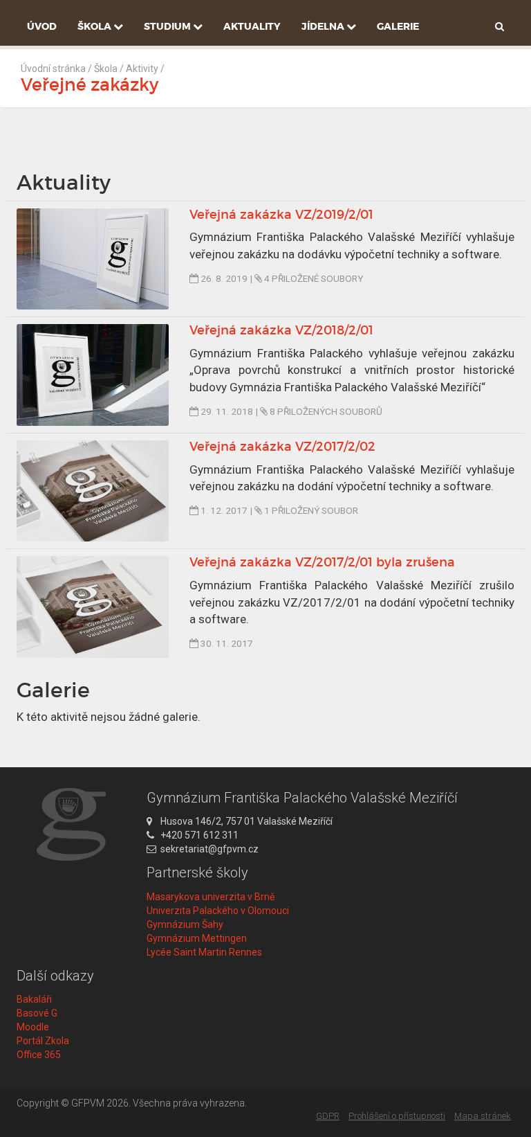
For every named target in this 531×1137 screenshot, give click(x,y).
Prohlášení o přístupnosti (396, 1116)
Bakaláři (34, 999)
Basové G (37, 1013)
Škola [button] (95, 26)
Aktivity (142, 68)
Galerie (398, 26)
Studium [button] (168, 26)
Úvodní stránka (53, 68)
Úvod (42, 26)
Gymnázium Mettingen (197, 938)
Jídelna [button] (323, 26)
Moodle (33, 1026)
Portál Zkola (43, 1040)
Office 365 (39, 1054)
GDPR (327, 1116)
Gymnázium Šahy (185, 924)
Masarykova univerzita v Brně (210, 896)
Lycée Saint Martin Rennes (204, 952)
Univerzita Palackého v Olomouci (218, 910)
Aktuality (252, 26)
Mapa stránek (482, 1116)
